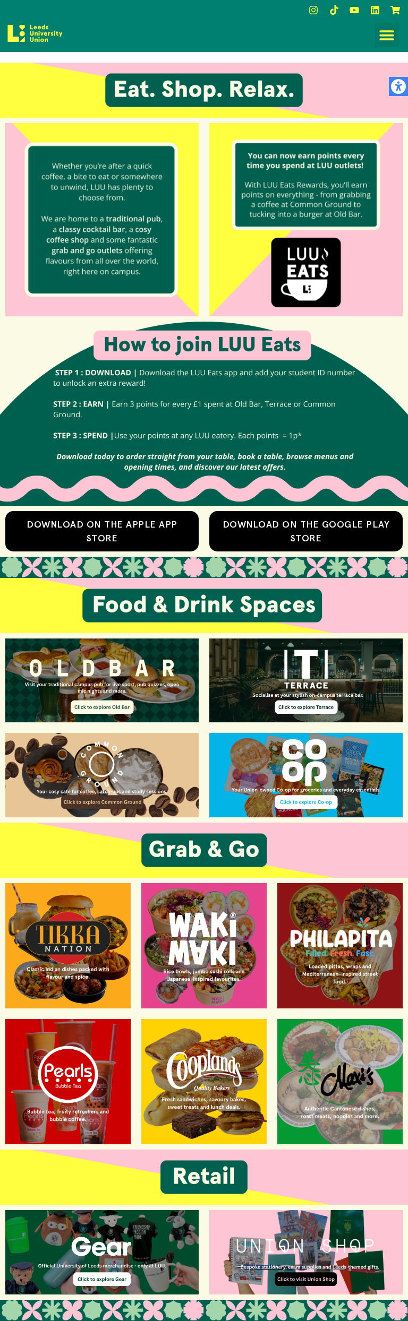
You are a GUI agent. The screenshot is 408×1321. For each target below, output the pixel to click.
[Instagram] (313, 10)
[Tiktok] (334, 10)
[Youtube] (354, 10)
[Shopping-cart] (395, 10)
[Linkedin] (375, 10)
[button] (387, 35)
